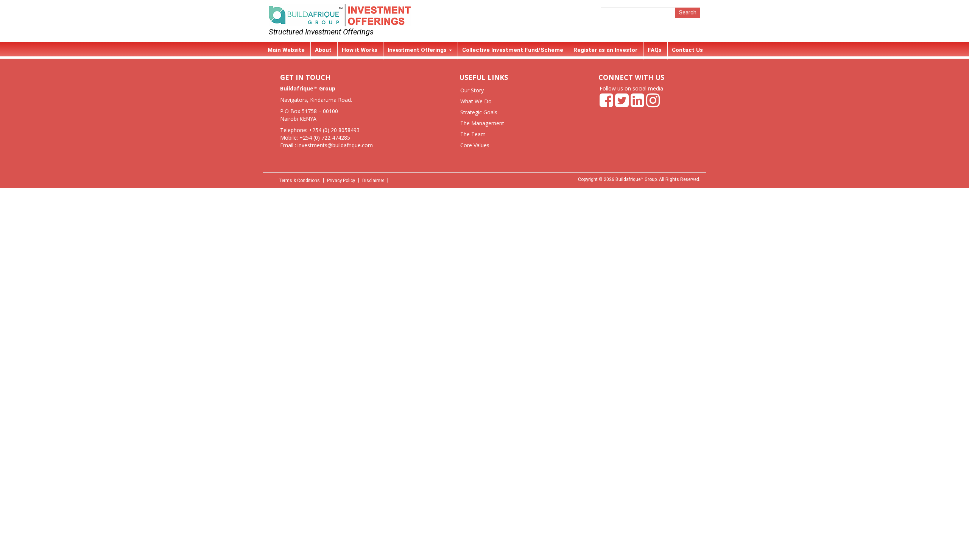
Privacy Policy (341, 180)
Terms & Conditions (299, 180)
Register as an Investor (605, 50)
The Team (473, 134)
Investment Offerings (418, 50)
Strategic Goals (478, 112)
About (323, 50)
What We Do (476, 101)
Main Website (286, 50)
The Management (482, 123)
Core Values (474, 145)
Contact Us (687, 50)
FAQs (655, 50)
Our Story (472, 90)
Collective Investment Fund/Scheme (512, 50)
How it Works (359, 50)
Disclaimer (373, 180)
